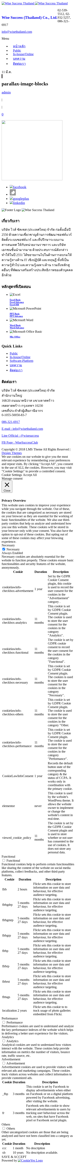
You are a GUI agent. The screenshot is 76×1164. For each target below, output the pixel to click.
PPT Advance (16, 316)
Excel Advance (17, 302)
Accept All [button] (30, 475)
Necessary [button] (8, 545)
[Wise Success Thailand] (35, 3)
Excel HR (14, 304)
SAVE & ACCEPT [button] (14, 1157)
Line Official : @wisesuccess (20, 435)
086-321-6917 (11, 422)
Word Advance (17, 327)
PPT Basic (15, 313)
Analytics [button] (8, 1037)
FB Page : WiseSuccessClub (20, 442)
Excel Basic (15, 299)
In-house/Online (23, 54)
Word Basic (15, 325)
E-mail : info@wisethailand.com (22, 428)
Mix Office (15, 337)
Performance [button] (10, 1018)
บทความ (19, 58)
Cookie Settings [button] (12, 475)
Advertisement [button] (11, 1059)
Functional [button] (8, 856)
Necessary (13, 549)
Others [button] (6, 1124)
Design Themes (12, 453)
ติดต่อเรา (19, 63)
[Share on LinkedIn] (17, 203)
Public (14, 353)
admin (6, 92)
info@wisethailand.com (17, 31)
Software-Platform (21, 360)
